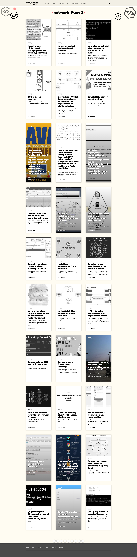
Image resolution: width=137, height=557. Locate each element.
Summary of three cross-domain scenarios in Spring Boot (98, 464)
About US (83, 3)
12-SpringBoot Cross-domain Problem (36, 463)
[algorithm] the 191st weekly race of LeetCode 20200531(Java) (38, 515)
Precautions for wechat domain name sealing (96, 414)
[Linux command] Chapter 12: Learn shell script (67, 414)
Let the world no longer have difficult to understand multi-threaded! (38, 314)
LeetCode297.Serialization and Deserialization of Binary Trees (98, 217)
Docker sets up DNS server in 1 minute (38, 363)
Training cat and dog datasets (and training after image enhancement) (98, 365)
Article (47, 3)
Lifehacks (75, 3)
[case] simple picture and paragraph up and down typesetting (37, 49)
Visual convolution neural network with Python (38, 414)
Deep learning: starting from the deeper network (97, 266)
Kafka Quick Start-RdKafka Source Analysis (67, 313)
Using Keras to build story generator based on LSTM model (98, 49)
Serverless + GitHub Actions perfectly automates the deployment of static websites (68, 101)
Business (61, 3)
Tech (68, 3)
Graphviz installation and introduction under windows (68, 217)
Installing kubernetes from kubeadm (67, 266)
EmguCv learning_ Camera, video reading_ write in (37, 266)
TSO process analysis (34, 98)
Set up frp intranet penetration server (98, 513)
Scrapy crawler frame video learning (66, 364)
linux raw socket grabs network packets (66, 48)
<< (54, 541)
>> (82, 541)
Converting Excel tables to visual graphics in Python (38, 215)
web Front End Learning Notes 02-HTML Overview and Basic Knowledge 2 (68, 465)
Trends (54, 3)
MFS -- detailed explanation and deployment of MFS (98, 313)
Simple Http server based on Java (98, 98)
